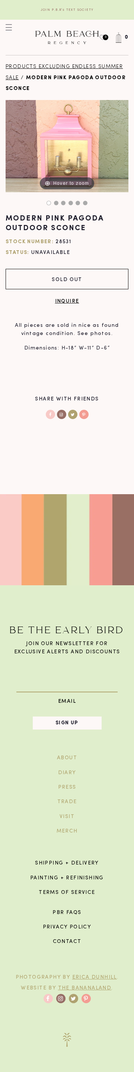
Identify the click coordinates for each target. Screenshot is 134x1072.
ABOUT (67, 758)
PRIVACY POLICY (67, 927)
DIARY (67, 773)
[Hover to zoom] (67, 146)
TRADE (67, 802)
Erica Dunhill (94, 977)
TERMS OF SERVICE (67, 892)
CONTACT (67, 941)
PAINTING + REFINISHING (67, 878)
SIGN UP (67, 723)
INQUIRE (67, 300)
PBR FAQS (66, 912)
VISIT (67, 817)
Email (67, 701)
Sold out (67, 279)
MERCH (67, 831)
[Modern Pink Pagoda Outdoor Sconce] (49, 203)
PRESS (67, 787)
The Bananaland (85, 988)
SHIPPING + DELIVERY (67, 863)
